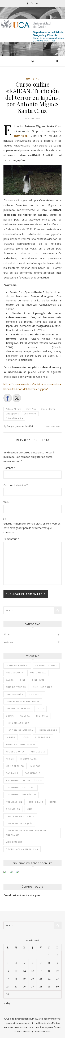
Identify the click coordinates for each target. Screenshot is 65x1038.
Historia (42, 715)
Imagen (10, 737)
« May (7, 1003)
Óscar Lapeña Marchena (22, 849)
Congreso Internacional (23, 701)
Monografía (28, 758)
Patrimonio (33, 773)
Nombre (9, 467)
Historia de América (19, 730)
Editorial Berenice (14, 418)
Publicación (14, 802)
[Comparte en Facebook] (7, 398)
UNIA (30, 809)
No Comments (53, 426)
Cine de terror (48, 409)
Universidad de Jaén (19, 823)
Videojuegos (14, 842)
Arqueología (14, 672)
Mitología (38, 751)
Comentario (11, 539)
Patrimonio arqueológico (24, 780)
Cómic (10, 715)
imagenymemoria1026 (20, 426)
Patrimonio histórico (21, 794)
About (7, 634)
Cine (23, 680)
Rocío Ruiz (36, 802)
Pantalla (12, 773)
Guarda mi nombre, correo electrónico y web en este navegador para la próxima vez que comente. (31, 528)
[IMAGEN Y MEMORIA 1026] (32, 30)
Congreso (36, 694)
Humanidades (48, 730)
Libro (25, 737)
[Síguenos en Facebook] (6, 873)
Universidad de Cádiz (20, 816)
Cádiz (40, 708)
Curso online (30, 413)
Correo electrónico (15, 485)
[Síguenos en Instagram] (18, 873)
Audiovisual (38, 672)
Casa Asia (31, 409)
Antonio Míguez (13, 409)
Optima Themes (42, 1031)
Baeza (10, 680)
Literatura (42, 737)
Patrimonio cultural (20, 787)
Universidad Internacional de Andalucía (26, 832)
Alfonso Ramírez (17, 665)
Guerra (25, 715)
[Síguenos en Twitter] (12, 873)
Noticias (32, 78)
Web (6, 502)
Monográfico (15, 766)
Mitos (10, 758)
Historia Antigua (17, 723)
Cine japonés (12, 413)
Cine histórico (42, 687)
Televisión (13, 809)
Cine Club (38, 680)
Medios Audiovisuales (21, 744)
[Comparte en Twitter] (17, 398)
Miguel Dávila (15, 751)
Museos (36, 766)
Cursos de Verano (18, 708)
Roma (53, 802)
